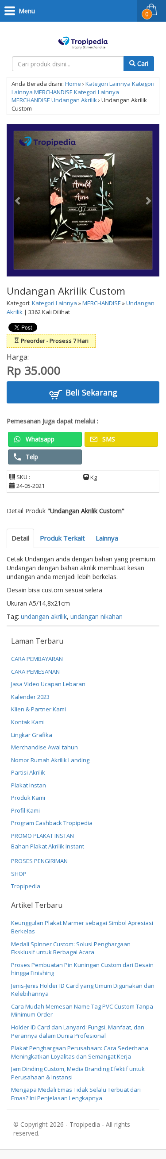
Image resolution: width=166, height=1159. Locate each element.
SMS (107, 439)
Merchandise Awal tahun (44, 747)
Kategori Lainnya (108, 84)
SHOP (19, 874)
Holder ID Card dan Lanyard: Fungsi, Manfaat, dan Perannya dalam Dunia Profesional (77, 1031)
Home (73, 84)
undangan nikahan (96, 616)
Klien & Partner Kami (38, 709)
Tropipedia (25, 886)
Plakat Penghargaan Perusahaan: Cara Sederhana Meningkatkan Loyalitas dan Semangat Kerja (79, 1052)
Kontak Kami (28, 722)
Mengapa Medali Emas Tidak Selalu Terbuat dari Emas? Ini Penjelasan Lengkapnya (76, 1094)
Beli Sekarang (90, 392)
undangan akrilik (44, 616)
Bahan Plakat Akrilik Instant (47, 846)
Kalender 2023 (30, 697)
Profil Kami (25, 810)
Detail (20, 537)
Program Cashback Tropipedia (52, 823)
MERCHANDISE (53, 92)
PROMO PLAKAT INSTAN (42, 836)
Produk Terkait (62, 537)
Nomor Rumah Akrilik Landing (50, 760)
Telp (31, 457)
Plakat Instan (28, 785)
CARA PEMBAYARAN (37, 659)
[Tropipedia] (83, 41)
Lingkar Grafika (31, 735)
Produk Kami (28, 798)
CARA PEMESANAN (35, 671)
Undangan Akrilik (74, 100)
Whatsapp (39, 439)
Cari (141, 63)
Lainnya (107, 537)
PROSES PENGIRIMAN (39, 861)
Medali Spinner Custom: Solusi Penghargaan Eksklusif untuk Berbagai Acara (71, 948)
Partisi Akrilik (28, 772)
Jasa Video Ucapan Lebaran (48, 684)
